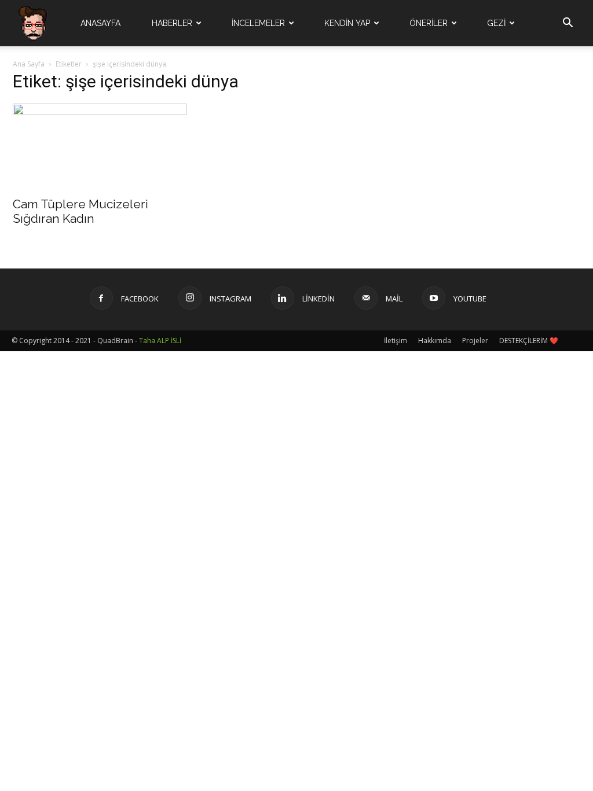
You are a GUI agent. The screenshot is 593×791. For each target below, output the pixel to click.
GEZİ (496, 23)
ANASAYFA (100, 23)
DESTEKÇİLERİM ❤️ (528, 340)
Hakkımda (434, 340)
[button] (567, 24)
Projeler (475, 340)
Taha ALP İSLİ (160, 340)
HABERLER (172, 23)
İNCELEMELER (258, 23)
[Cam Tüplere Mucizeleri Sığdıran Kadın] (99, 146)
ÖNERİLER (428, 23)
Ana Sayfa (29, 64)
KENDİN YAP (347, 23)
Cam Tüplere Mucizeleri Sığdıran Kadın (80, 211)
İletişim (395, 340)
